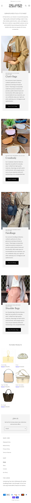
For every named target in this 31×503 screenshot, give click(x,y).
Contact (5, 469)
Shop (4, 465)
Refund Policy (6, 445)
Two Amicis (17, 500)
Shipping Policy (7, 442)
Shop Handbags (12, 263)
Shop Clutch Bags (12, 106)
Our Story (5, 472)
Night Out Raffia (4, 385)
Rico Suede (3, 405)
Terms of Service (7, 452)
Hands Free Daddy (20, 385)
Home (4, 462)
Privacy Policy (6, 449)
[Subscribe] (25, 428)
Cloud (17, 365)
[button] (2, 5)
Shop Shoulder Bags (13, 330)
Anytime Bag (3, 365)
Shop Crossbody (12, 179)
